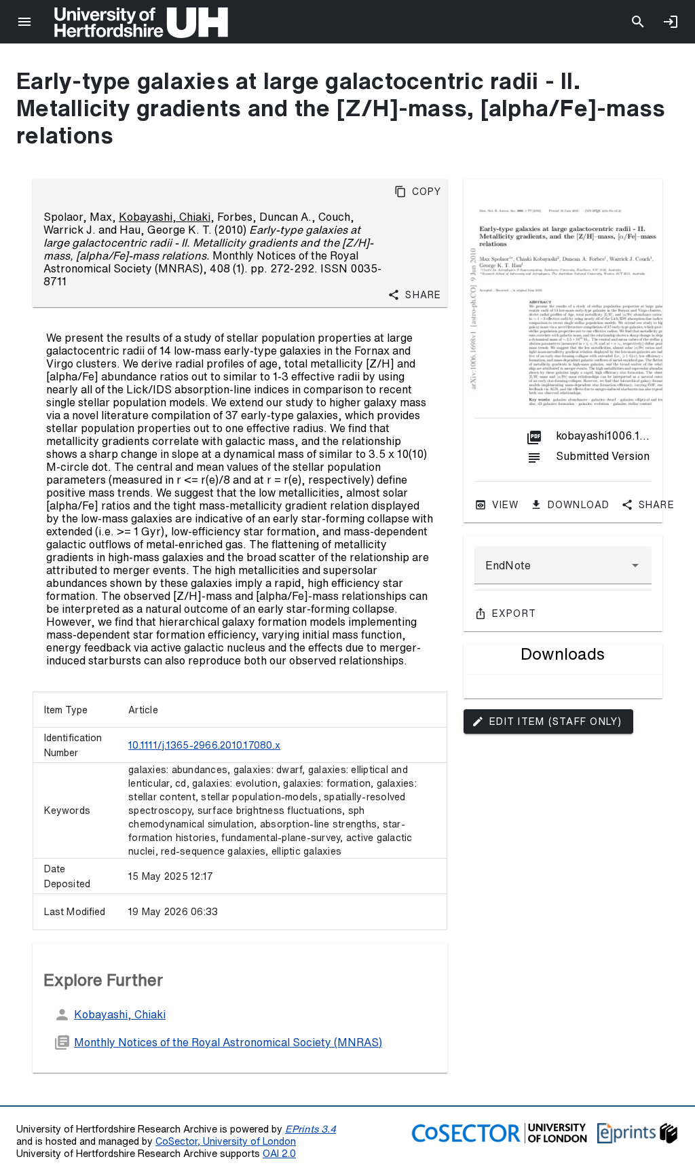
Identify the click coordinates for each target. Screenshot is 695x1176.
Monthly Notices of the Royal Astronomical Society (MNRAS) (228, 1042)
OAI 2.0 (279, 1153)
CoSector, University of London (225, 1141)
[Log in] (670, 21)
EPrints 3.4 (310, 1129)
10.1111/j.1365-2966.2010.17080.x (204, 745)
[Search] (638, 21)
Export (514, 613)
